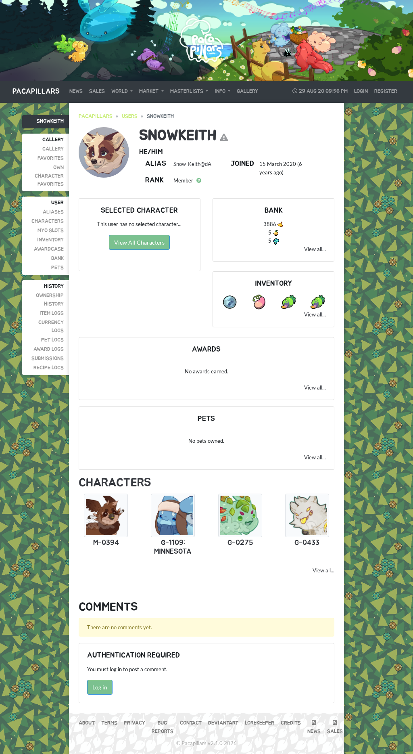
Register (385, 91)
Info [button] (221, 91)
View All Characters (139, 242)
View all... (315, 249)
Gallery (247, 91)
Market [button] (149, 91)
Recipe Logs (48, 368)
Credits (291, 723)
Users (130, 116)
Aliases (53, 212)
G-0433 (306, 543)
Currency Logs (51, 326)
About (87, 723)
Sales (97, 91)
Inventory (50, 240)
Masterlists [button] (187, 91)
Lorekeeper (259, 723)
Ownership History (50, 299)
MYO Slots (51, 230)
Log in (99, 687)
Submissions (47, 358)
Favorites (51, 158)
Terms (109, 723)
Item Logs (52, 313)
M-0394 (106, 543)
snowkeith (50, 121)
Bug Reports (162, 727)
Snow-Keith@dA (192, 164)
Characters (47, 221)
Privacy (134, 723)
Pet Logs (52, 340)
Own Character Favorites (49, 176)
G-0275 (240, 543)
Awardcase (49, 249)
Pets (57, 267)
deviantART (223, 723)
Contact (191, 723)
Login (361, 91)
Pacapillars (36, 91)
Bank (57, 258)
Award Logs (48, 349)
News (76, 91)
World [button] (120, 91)
